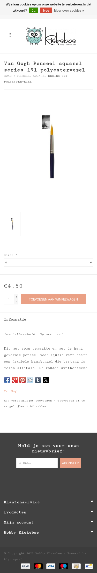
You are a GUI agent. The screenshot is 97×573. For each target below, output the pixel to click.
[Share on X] (46, 380)
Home (8, 76)
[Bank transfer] (25, 566)
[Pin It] (22, 380)
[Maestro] (63, 566)
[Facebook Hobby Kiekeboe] (38, 479)
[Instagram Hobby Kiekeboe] (59, 479)
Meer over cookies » (69, 10)
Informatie (15, 319)
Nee (46, 10)
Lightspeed (13, 559)
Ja (33, 10)
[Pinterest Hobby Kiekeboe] (48, 479)
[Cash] (76, 566)
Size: (10, 255)
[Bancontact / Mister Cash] (88, 566)
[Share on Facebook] (7, 380)
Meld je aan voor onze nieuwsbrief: (48, 448)
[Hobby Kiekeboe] (58, 36)
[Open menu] (10, 35)
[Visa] (50, 566)
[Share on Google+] (15, 380)
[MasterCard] (38, 566)
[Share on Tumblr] (38, 380)
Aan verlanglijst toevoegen (29, 400)
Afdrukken (38, 406)
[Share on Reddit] (30, 380)
